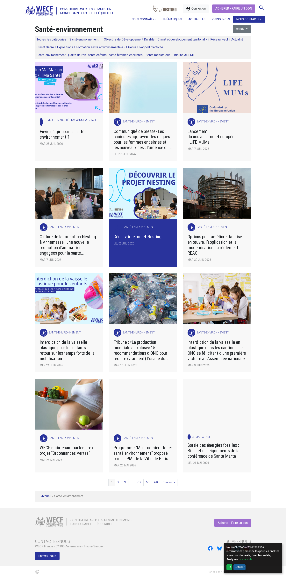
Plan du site (214, 571)
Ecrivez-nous (47, 556)
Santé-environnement (83, 39)
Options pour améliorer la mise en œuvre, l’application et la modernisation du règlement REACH (215, 245)
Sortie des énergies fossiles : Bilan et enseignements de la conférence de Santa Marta (214, 451)
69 (156, 482)
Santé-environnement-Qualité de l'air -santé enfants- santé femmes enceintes (90, 55)
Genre (132, 47)
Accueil (46, 496)
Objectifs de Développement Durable (129, 39)
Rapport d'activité (151, 47)
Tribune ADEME (184, 55)
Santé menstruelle (158, 55)
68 (147, 482)
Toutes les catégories (51, 39)
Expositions (65, 47)
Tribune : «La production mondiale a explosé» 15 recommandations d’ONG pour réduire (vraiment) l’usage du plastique (140, 350)
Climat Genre (45, 47)
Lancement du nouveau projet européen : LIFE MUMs (212, 137)
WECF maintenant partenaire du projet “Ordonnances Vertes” (68, 450)
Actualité (237, 39)
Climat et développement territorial (181, 39)
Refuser (240, 567)
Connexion (196, 8)
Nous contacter (248, 19)
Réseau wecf (219, 39)
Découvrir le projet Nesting (137, 236)
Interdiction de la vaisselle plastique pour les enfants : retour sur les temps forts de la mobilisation (67, 350)
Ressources (221, 19)
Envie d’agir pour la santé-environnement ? (63, 134)
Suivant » (169, 482)
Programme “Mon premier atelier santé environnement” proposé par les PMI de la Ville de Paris (143, 453)
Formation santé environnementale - (100, 47)
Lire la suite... (246, 559)
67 (139, 482)
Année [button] (240, 29)
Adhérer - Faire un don (233, 8)
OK (229, 567)
